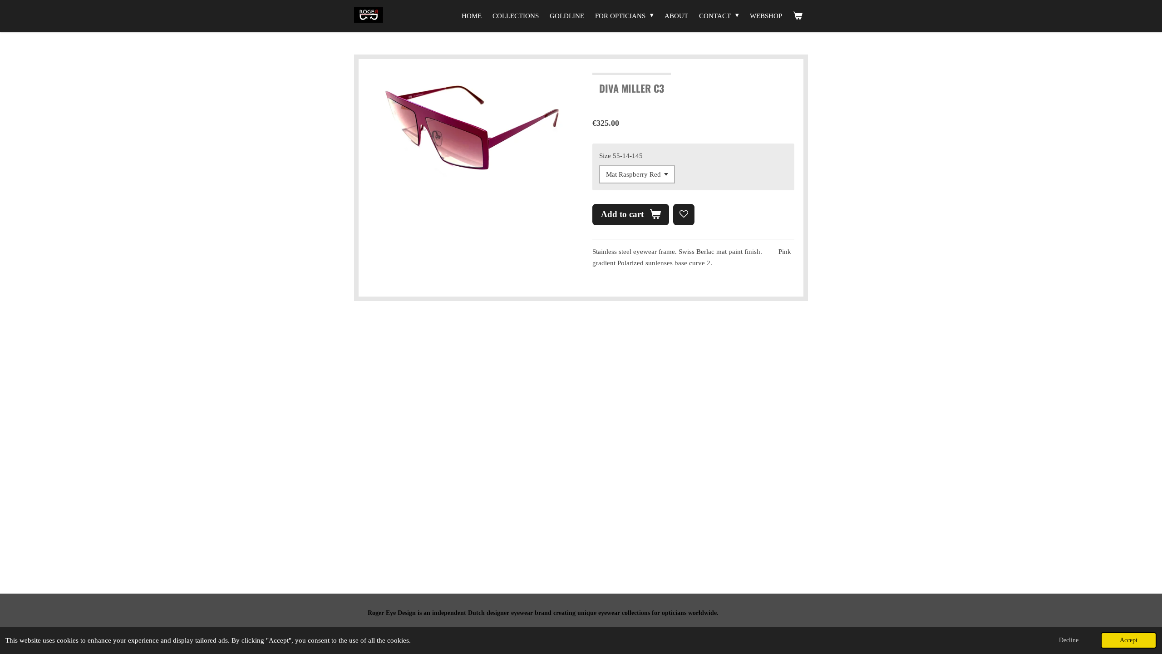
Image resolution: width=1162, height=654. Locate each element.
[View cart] (798, 16)
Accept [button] (1128, 640)
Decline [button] (1068, 640)
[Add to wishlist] (683, 214)
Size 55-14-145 (621, 155)
